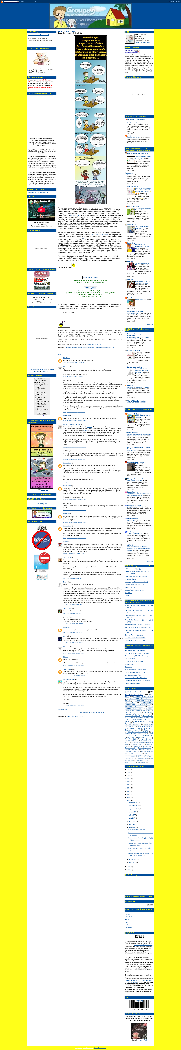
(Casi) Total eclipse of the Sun (136, 507)
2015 (129, 775)
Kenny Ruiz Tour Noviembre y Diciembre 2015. (142, 246)
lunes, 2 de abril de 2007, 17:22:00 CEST (73, 623)
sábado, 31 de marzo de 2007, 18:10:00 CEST (74, 522)
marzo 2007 (132, 827)
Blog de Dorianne (133, 206)
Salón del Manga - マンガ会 (142, 719)
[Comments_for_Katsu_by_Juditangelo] (41, 488)
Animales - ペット (134, 707)
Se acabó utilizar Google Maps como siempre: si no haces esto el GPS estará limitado (138, 548)
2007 (129, 800)
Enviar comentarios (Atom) (75, 716)
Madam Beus (67, 463)
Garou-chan (130, 175)
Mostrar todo (150, 324)
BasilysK (130, 261)
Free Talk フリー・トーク (133, 712)
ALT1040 (130, 545)
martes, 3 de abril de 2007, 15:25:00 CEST (73, 665)
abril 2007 (132, 824)
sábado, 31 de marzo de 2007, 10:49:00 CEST (74, 420)
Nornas (85, 430)
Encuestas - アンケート (137, 744)
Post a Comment (63, 709)
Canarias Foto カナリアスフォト (135, 635)
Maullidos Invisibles (133, 350)
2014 (129, 779)
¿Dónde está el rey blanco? (135, 533)
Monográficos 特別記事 (137, 742)
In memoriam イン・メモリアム (143, 760)
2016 (129, 772)
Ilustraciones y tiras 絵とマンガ (104, 347)
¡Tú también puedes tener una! (139, 112)
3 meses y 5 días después (134, 480)
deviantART (45, 371)
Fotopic (127, 919)
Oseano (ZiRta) (129, 664)
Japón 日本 (131, 737)
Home (102, 712)
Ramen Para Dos (132, 492)
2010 (129, 791)
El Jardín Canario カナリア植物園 (135, 638)
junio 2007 (132, 818)
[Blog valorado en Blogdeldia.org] (42, 576)
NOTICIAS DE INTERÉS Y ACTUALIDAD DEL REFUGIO (136, 401)
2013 (129, 782)
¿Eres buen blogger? (42, 579)
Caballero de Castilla (134, 414)
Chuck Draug (67, 557)
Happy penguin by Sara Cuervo (37, 369)
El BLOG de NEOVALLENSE (136, 462)
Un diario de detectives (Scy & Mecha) (137, 653)
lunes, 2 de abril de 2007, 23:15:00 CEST (73, 642)
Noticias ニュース (145, 749)
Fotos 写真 (135, 692)
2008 (129, 797)
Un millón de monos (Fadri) (133, 675)
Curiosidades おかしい (131, 740)
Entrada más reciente (83, 712)
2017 (129, 769)
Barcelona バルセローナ (132, 730)
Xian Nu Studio (132, 982)
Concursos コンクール (141, 723)
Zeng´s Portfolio (132, 186)
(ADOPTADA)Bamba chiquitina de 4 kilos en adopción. (141, 370)
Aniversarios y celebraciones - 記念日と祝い (139, 704)
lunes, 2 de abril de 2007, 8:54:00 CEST (72, 604)
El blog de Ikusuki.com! (135, 479)
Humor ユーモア (146, 746)
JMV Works (128, 593)
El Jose (65, 582)
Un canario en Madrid (134, 505)
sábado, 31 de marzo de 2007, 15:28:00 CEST (74, 510)
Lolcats (127, 595)
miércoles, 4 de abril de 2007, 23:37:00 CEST (74, 675)
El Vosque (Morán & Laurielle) (134, 661)
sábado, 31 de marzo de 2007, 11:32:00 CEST (74, 459)
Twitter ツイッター (142, 762)
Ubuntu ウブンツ (136, 753)
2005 (129, 870)
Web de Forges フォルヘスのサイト (136, 590)
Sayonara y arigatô (132, 313)
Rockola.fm (128, 927)
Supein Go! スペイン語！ (135, 311)
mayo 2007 (132, 821)
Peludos (130, 385)
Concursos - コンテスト (132, 751)
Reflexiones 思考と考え (132, 725)
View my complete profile (142, 42)
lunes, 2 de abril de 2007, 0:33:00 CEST (72, 578)
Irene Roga (130, 298)
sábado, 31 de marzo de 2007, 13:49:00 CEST (74, 482)
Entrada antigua (95, 712)
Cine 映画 (128, 721)
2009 (129, 794)
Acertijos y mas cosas (134, 532)
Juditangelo (44, 490)
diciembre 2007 (134, 803)
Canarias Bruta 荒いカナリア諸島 (135, 640)
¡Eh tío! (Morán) (130, 658)
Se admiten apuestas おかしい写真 (139, 732)
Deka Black (66, 358)
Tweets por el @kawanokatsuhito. (38, 192)
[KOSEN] (130, 173)
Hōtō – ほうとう (132, 450)
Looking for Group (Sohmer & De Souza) (137, 680)
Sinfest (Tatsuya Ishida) (132, 683)
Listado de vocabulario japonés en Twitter (139, 123)
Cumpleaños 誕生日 (147, 735)
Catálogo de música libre (41, 264)
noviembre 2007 (134, 806)
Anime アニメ (148, 753)
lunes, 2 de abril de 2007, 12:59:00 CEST (73, 613)
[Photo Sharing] (90, 277)
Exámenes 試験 (148, 725)
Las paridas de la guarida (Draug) (135, 672)
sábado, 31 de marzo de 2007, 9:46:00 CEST (74, 412)
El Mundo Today (132, 432)
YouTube (127, 925)
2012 (129, 785)
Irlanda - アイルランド (130, 762)
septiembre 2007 (134, 809)
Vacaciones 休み (134, 694)
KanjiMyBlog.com (41, 504)
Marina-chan (136, 980)
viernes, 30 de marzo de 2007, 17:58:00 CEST (74, 362)
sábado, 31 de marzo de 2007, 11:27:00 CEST (74, 447)
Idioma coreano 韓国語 (142, 758)
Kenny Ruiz (131, 243)
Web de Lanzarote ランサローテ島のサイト (138, 627)
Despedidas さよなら (144, 737)
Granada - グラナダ (131, 749)
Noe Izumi (128, 980)
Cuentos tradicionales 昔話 (145, 756)
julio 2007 (132, 815)
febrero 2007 (133, 859)
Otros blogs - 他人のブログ (138, 732)
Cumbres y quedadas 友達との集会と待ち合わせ (79, 347)
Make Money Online (100, 1048)
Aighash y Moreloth (68, 679)
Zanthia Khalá (67, 608)
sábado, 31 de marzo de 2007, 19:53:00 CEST (74, 538)
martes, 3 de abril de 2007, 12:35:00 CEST (73, 653)
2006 (129, 866)
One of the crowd (132, 518)
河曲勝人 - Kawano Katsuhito (71, 424)
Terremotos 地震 (130, 748)
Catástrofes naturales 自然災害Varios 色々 (136, 755)
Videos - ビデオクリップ (132, 716)
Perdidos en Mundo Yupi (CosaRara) (136, 678)
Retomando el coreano (134, 138)
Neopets (127, 914)
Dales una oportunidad (134, 367)
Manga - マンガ (148, 730)
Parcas (89, 427)
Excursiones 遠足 (131, 739)
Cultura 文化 (136, 746)
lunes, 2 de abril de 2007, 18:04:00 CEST (73, 632)
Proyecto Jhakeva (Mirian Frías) (135, 650)
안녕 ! (129, 136)
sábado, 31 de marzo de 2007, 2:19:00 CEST (74, 376)
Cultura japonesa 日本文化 (139, 708)
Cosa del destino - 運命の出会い (70, 33)
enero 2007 (132, 862)
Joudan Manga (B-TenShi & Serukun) (136, 656)
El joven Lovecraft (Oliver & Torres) (135, 669)
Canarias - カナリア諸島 (143, 697)
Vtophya (65, 541)
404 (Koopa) (128, 667)
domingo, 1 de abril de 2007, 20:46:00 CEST (74, 553)
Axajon (65, 636)
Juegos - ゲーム (145, 739)
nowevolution (131, 225)
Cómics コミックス (130, 758)
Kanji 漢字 (131, 726)
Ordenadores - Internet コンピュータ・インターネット (139, 713)
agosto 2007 (133, 812)
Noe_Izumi (66, 366)
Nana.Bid (130, 279)
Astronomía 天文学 (144, 728)
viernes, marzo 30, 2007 (94, 344)
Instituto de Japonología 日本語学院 (136, 576)
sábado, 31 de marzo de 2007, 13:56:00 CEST (74, 499)
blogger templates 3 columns (84, 1048)
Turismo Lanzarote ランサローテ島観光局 (137, 625)
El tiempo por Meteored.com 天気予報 (136, 582)
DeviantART (128, 917)
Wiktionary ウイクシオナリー (134, 569)
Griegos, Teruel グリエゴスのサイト (136, 584)
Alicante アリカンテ (144, 748)
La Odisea (138, 464)
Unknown (65, 657)
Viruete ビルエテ (131, 587)
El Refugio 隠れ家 (130, 579)
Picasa (127, 922)
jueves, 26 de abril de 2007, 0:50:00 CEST (73, 705)
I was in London (132, 520)
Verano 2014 (139, 299)
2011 (129, 788)
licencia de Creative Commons (143, 945)
